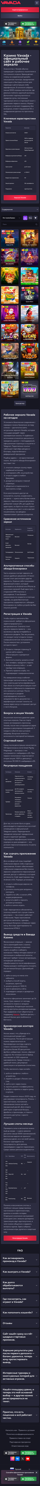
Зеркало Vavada (20, 198)
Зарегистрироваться (20, 10)
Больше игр (20, 403)
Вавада (16, 1014)
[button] (2, 33)
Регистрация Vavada (20, 1238)
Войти (20, 16)
